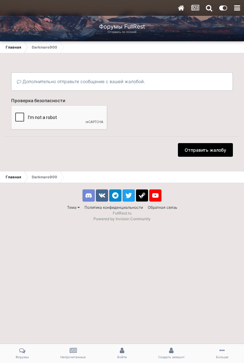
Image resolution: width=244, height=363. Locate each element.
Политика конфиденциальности (114, 207)
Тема (72, 207)
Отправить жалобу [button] (205, 150)
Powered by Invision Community (122, 218)
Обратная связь (162, 207)
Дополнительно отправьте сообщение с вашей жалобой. (83, 81)
